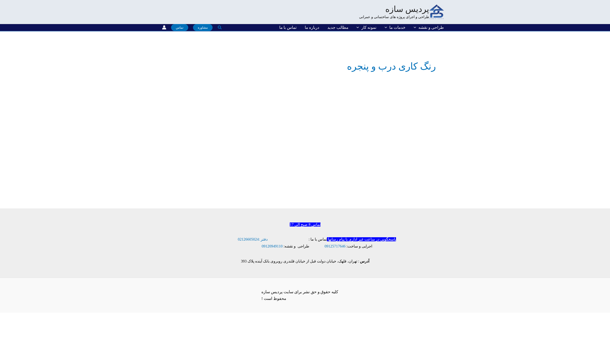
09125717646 (335, 246)
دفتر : (263, 239)
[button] (416, 27)
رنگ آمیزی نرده (401, 135)
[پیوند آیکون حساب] (164, 27)
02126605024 (248, 239)
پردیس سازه (407, 9)
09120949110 (272, 246)
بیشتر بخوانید (410, 188)
